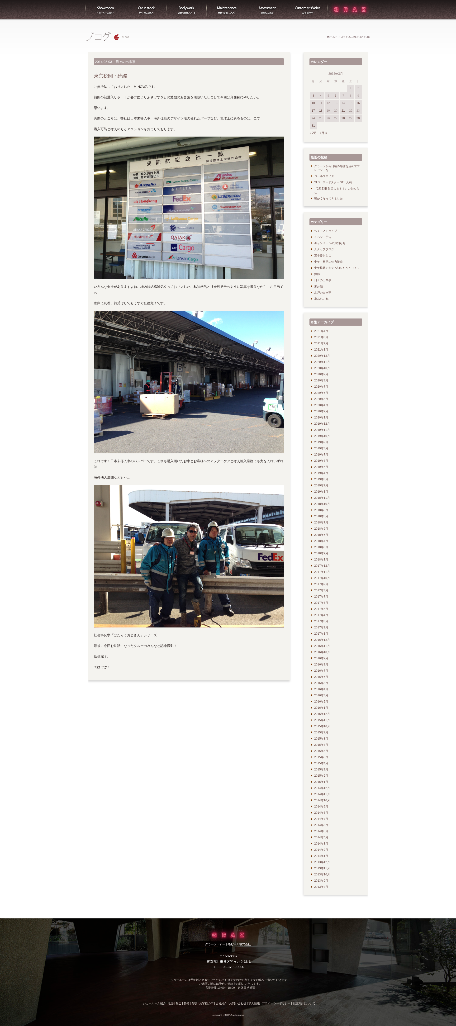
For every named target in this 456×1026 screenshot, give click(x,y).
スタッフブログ (324, 249)
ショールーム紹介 (106, 9)
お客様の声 (307, 9)
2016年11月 (322, 646)
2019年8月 (321, 448)
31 (313, 125)
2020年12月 (322, 355)
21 (343, 110)
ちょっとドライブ (325, 231)
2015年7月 (321, 744)
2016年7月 (321, 670)
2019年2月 (321, 485)
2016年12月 (322, 639)
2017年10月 (322, 578)
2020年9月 (321, 374)
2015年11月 (322, 720)
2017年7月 (321, 596)
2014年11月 (322, 794)
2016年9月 (321, 658)
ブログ (342, 36)
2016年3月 (321, 695)
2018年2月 (321, 553)
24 (313, 118)
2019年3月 (321, 479)
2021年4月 (321, 331)
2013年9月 (321, 880)
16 (358, 103)
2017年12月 (322, 565)
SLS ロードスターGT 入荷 (333, 182)
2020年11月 (322, 362)
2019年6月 (321, 460)
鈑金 (178, 1003)
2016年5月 (321, 683)
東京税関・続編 (110, 75)
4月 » (323, 133)
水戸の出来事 (322, 292)
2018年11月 (322, 497)
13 (335, 103)
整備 (227, 9)
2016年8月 (321, 664)
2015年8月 (321, 738)
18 (321, 110)
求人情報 (254, 1003)
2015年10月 (322, 726)
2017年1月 (321, 633)
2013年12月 (322, 862)
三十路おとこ (322, 255)
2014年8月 (321, 812)
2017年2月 (321, 627)
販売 (146, 9)
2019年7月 (321, 454)
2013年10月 (322, 874)
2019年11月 (322, 430)
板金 (186, 9)
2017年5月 (321, 609)
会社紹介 (221, 1003)
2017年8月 (321, 590)
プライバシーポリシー (276, 1003)
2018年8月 (321, 516)
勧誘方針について (304, 1003)
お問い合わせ (237, 1003)
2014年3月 (321, 843)
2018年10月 (322, 504)
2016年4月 (321, 689)
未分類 (318, 286)
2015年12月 (322, 714)
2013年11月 (322, 868)
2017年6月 (321, 602)
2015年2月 (321, 775)
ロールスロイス (324, 176)
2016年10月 (322, 652)
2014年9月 (321, 806)
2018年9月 (321, 510)
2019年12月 (322, 423)
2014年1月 (321, 856)
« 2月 (313, 133)
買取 (267, 9)
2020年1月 (321, 417)
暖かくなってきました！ (330, 198)
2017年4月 (321, 615)
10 (313, 103)
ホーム (331, 36)
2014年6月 (321, 825)
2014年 (352, 36)
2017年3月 (321, 621)
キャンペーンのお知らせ (330, 243)
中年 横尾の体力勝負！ (330, 261)
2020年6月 (321, 392)
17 (313, 110)
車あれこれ (321, 298)
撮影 (317, 274)
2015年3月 (321, 769)
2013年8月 (321, 886)
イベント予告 (322, 237)
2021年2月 (321, 343)
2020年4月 (321, 405)
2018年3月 (321, 547)
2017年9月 (321, 584)
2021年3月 (321, 337)
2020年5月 (321, 399)
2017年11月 (322, 572)
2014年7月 (321, 819)
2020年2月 (321, 411)
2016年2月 (321, 701)
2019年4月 (321, 473)
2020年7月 (321, 386)
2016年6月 (321, 677)
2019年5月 (321, 467)
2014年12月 (322, 788)
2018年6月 (321, 528)
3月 (362, 36)
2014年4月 (321, 837)
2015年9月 (321, 732)
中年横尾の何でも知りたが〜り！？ (337, 268)
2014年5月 (321, 831)
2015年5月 (321, 757)
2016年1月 (321, 707)
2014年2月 (321, 849)
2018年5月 (321, 535)
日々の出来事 (126, 62)
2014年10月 (322, 800)
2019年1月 (321, 491)
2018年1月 (321, 559)
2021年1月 (321, 349)
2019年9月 (321, 442)
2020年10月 (322, 368)
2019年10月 (322, 436)
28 (343, 118)
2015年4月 (321, 763)
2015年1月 (321, 782)
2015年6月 (321, 751)
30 (358, 118)
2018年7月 (321, 522)
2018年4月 (321, 541)
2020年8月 (321, 380)
